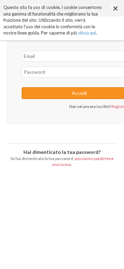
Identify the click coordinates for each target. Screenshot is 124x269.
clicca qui (87, 33)
